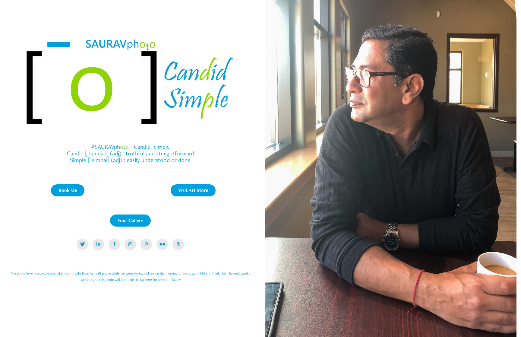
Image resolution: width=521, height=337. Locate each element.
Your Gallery (130, 220)
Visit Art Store (193, 190)
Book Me (67, 190)
